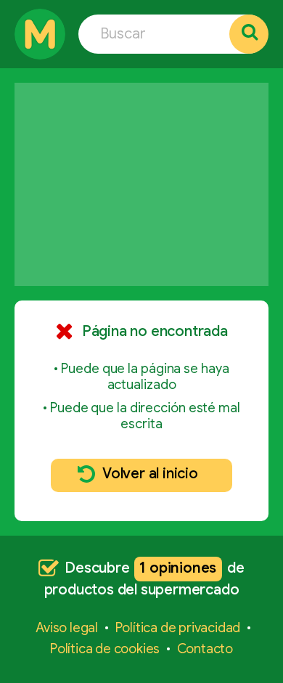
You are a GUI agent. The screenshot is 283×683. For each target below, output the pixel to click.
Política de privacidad (178, 628)
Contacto (205, 649)
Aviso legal (67, 628)
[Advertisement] (141, 184)
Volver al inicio (150, 474)
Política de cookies (105, 649)
